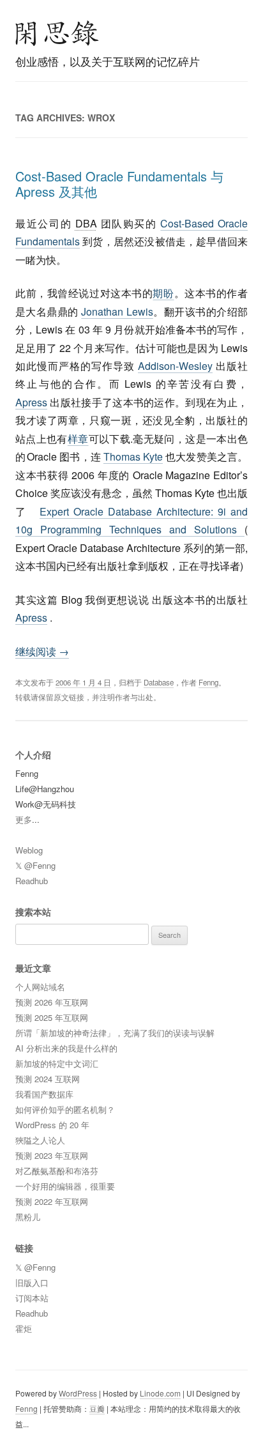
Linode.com (160, 1393)
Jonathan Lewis (117, 311)
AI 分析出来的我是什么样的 (66, 1048)
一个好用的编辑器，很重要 (65, 1186)
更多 (23, 819)
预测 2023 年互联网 (51, 1155)
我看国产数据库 (44, 1094)
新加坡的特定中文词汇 (56, 1063)
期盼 (163, 293)
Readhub (31, 881)
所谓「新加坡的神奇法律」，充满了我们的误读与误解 (114, 1033)
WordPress (78, 1393)
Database (159, 682)
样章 (78, 438)
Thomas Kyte (133, 456)
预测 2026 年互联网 (51, 1002)
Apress (31, 402)
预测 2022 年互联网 (51, 1201)
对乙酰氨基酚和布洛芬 (56, 1171)
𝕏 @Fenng (35, 865)
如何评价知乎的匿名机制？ (65, 1109)
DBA (86, 223)
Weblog (29, 850)
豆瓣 (97, 1408)
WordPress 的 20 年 (52, 1125)
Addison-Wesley (175, 365)
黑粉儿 (27, 1217)
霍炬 (23, 1328)
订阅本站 (32, 1298)
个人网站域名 (40, 987)
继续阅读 (42, 651)
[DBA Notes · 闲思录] (57, 33)
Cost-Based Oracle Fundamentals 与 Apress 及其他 (119, 184)
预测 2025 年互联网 (51, 1017)
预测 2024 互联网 (47, 1079)
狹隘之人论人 (40, 1140)
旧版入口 (32, 1282)
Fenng (208, 682)
